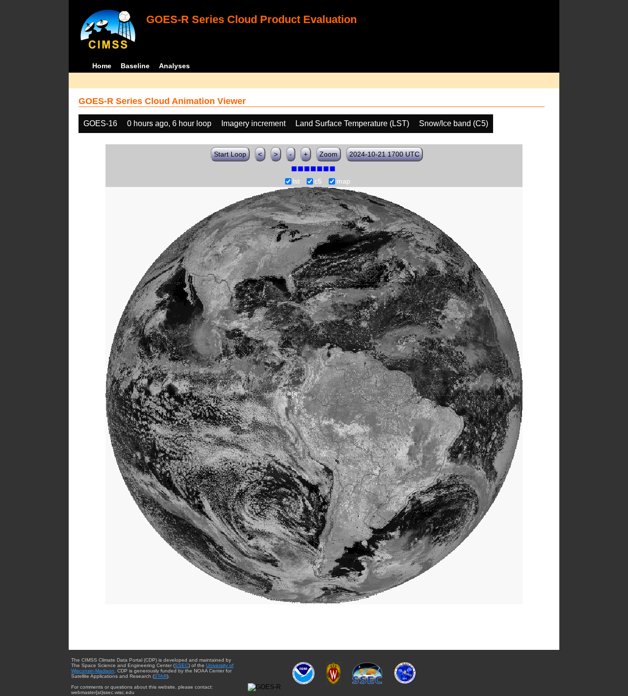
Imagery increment (253, 123)
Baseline (135, 66)
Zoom (328, 154)
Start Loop (230, 154)
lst (296, 182)
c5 (318, 182)
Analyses (174, 66)
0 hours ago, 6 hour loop (169, 123)
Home (101, 66)
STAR (160, 676)
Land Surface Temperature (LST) (352, 123)
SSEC (181, 665)
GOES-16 (100, 123)
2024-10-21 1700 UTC (384, 154)
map (343, 182)
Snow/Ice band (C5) (453, 123)
